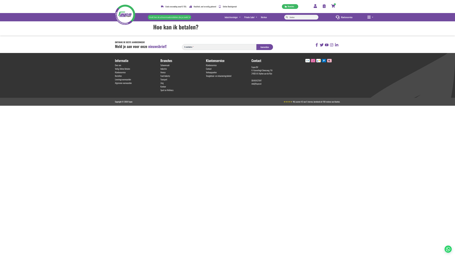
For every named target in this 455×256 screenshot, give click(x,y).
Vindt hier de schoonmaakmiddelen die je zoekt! (168, 17)
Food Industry (165, 75)
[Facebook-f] (317, 45)
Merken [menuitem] (264, 17)
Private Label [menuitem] (249, 17)
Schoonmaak (164, 65)
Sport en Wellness (167, 90)
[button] (448, 249)
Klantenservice (120, 72)
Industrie (163, 68)
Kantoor (163, 86)
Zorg (162, 83)
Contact (209, 68)
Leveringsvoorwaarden (123, 79)
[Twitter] (322, 45)
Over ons (118, 65)
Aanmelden (264, 47)
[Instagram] (332, 45)
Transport (163, 79)
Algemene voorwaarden (123, 83)
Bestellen (118, 75)
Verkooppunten (211, 72)
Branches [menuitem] (290, 6)
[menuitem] (370, 17)
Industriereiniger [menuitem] (231, 17)
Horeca (163, 72)
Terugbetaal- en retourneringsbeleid (218, 75)
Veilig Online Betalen (122, 68)
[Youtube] (327, 45)
